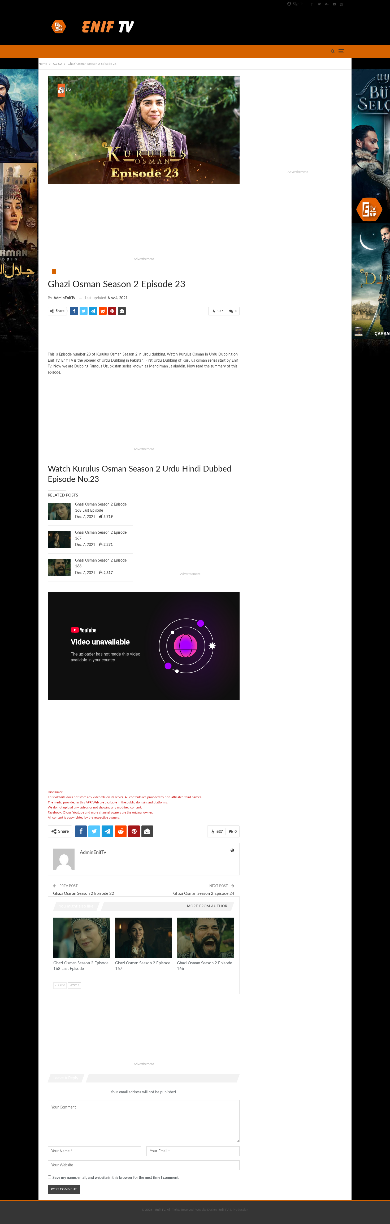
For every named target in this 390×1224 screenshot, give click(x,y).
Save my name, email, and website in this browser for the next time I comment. (116, 1178)
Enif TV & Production (233, 1209)
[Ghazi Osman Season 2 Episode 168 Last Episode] (59, 511)
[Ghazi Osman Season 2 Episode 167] (59, 539)
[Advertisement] (248, 25)
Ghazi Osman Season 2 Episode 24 (203, 894)
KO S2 (49, 271)
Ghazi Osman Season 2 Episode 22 (83, 894)
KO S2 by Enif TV (54, 271)
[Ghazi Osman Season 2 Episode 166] (59, 567)
